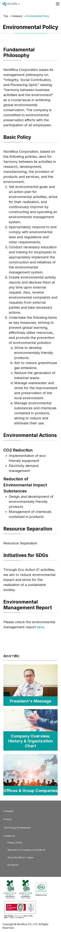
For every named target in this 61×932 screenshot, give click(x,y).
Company (17, 16)
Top (5, 16)
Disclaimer (12, 864)
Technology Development (16, 827)
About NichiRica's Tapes (20, 857)
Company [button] (8, 811)
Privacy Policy (14, 842)
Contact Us (9, 835)
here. (41, 627)
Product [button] (7, 819)
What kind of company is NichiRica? (26, 850)
